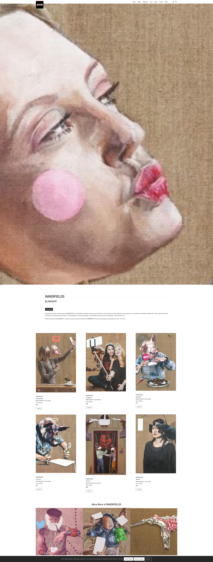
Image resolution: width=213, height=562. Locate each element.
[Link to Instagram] (173, 2)
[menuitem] (134, 2)
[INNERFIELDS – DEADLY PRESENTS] (211, 281)
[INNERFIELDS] (1, 281)
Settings (148, 558)
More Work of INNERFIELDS (106, 504)
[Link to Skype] (176, 2)
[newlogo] (40, 5)
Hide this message (139, 558)
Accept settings (128, 558)
